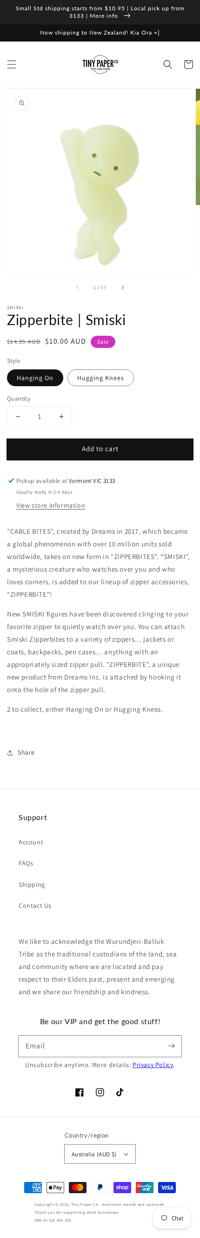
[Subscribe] (171, 1046)
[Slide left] (77, 287)
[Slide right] (122, 287)
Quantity (18, 399)
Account (31, 842)
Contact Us (35, 905)
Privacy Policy (153, 1064)
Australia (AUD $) (94, 1154)
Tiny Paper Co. (85, 1204)
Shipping (32, 884)
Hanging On (35, 378)
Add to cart (100, 448)
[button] (11, 64)
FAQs (26, 863)
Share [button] (26, 752)
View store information (50, 505)
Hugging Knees (100, 378)
